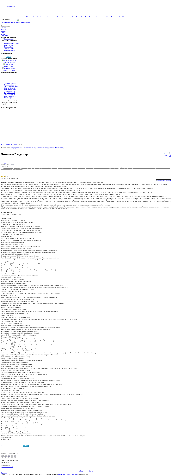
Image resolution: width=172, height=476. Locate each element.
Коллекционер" (17, 168)
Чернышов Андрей (10, 83)
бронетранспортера (25, 168)
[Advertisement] (9, 77)
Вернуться (4, 473)
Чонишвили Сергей (10, 89)
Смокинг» (130, 168)
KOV (5, 162)
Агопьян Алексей (9, 94)
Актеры (3, 31)
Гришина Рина (8, 47)
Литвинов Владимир (9, 62)
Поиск (3, 34)
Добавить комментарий (7, 467)
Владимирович (11, 169)
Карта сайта (4, 35)
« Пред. (81, 471)
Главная (3, 22)
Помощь (22, 22)
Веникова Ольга (9, 45)
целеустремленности (8, 168)
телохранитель (166, 168)
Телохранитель (136, 168)
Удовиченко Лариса (10, 91)
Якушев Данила (9, 48)
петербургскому (111, 168)
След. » (91, 471)
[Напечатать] (9, 457)
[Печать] (166, 154)
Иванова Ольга (9, 66)
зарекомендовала (62, 168)
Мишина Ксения (9, 50)
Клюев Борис (8, 97)
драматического (89, 168)
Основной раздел (11, 144)
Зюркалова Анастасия (11, 86)
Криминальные (18, 169)
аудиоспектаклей (39, 147)
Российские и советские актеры (68, 474)
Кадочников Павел (10, 96)
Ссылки (17, 22)
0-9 (27, 16)
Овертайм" (124, 168)
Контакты (28, 22)
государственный (53, 168)
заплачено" (96, 168)
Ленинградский (118, 168)
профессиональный (44, 168)
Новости (8, 22)
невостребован (151, 168)
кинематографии (103, 168)
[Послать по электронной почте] (12, 457)
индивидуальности (34, 168)
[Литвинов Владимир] (163, 180)
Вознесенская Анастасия (11, 43)
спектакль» (68, 168)
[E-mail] (170, 154)
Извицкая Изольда (10, 85)
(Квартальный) (59, 147)
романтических (159, 168)
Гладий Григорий (9, 93)
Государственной (16, 147)
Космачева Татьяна (9, 70)
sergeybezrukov (49, 147)
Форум (13, 22)
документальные (81, 168)
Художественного (28, 147)
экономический (4, 169)
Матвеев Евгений (9, 88)
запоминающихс (144, 168)
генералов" (74, 168)
